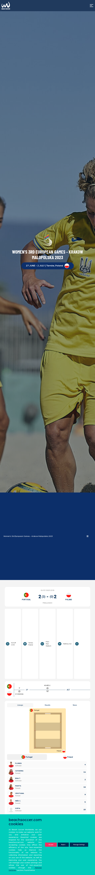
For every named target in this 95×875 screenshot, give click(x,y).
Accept (51, 845)
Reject (63, 845)
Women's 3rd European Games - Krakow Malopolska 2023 (28, 536)
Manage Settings (79, 845)
